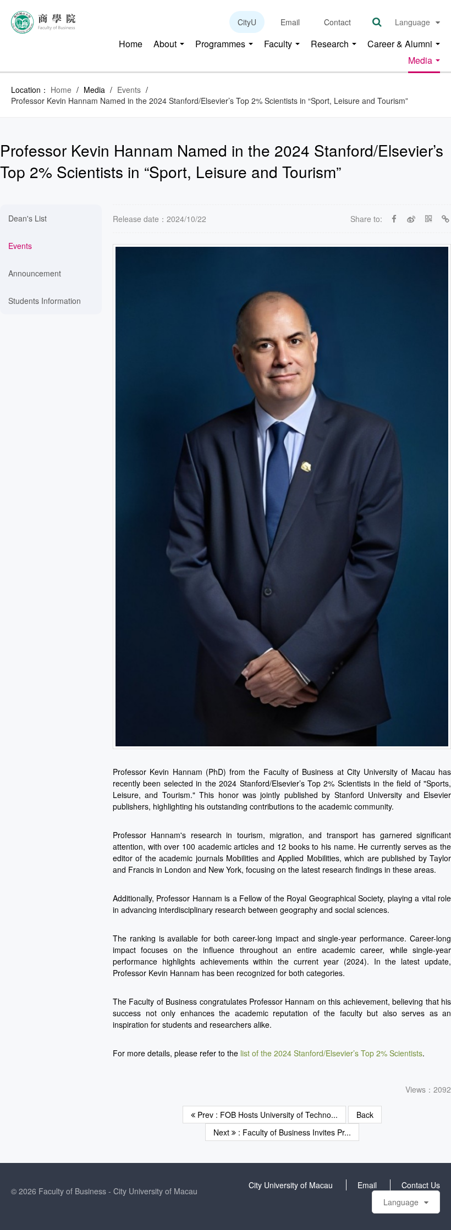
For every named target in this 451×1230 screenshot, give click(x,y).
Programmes (221, 44)
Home (130, 44)
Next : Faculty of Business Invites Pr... (282, 1132)
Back (364, 1114)
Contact (337, 21)
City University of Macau (291, 1184)
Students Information (44, 300)
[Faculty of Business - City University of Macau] (43, 20)
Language (412, 21)
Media (421, 61)
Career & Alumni (401, 44)
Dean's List (27, 218)
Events (129, 89)
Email (290, 21)
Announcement (34, 273)
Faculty (279, 44)
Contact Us (421, 1184)
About (166, 44)
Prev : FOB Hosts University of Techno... (266, 1114)
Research (331, 44)
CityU (247, 21)
